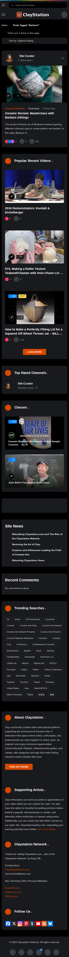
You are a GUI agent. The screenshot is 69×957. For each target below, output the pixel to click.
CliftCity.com (11, 896)
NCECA (53, 663)
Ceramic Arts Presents (50, 632)
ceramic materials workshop (20, 638)
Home (4, 25)
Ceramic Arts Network (52, 625)
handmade (30, 657)
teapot (37, 682)
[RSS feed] (44, 923)
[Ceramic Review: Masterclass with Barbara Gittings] (34, 84)
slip (8, 676)
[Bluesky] (50, 923)
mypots (25, 663)
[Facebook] (8, 923)
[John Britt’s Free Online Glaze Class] (34, 471)
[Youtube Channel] (38, 923)
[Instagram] (20, 923)
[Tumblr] (32, 923)
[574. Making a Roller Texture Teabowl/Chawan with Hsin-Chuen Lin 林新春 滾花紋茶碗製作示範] (34, 246)
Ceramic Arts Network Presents (21, 632)
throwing (49, 682)
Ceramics (43, 638)
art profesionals (33, 619)
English (27, 651)
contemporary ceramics (43, 644)
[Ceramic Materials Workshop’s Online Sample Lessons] (34, 433)
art (8, 619)
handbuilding (13, 657)
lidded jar (12, 663)
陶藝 (52, 695)
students (35, 676)
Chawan (56, 638)
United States (13, 688)
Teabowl (11, 682)
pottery (36, 669)
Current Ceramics (15, 108)
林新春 (42, 695)
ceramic (11, 625)
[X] (14, 923)
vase (26, 688)
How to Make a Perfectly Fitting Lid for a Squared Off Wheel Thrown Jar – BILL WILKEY (33, 333)
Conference (21, 644)
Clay (9, 644)
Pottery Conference (53, 669)
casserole (50, 619)
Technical (33, 108)
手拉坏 (30, 695)
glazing (50, 651)
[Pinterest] (26, 923)
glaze (39, 651)
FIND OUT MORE (18, 766)
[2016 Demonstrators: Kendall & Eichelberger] (34, 186)
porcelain (11, 669)
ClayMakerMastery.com (17, 869)
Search (60, 505)
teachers (24, 682)
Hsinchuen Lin (46, 657)
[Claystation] (33, 15)
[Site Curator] (9, 58)
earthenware (13, 651)
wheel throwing (14, 695)
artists (17, 619)
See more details (46, 829)
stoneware (21, 676)
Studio (47, 676)
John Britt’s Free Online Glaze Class (29, 482)
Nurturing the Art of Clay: (26, 544)
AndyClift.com (12, 888)
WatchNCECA (40, 688)
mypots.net (39, 663)
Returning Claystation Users (28, 560)
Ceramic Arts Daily (28, 625)
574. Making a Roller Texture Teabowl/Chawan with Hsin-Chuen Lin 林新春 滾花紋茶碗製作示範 (34, 273)
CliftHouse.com (13, 892)
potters (24, 669)
